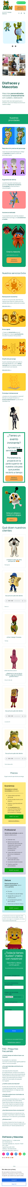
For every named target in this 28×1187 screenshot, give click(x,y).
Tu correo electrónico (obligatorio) (11, 984)
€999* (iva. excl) (13, 816)
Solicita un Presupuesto (20, 8)
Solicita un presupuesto (14, 260)
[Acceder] (21, 13)
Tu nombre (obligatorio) (12, 975)
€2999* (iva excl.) (14, 908)
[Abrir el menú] (19, 13)
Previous (12, 46)
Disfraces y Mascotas (12, 1136)
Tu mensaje (8, 1009)
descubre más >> (6, 306)
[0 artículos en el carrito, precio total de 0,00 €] (24, 13)
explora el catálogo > (14, 821)
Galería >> (12, 519)
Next (15, 46)
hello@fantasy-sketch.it (14, 1042)
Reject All (14, 1184)
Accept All (14, 1180)
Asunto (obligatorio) (10, 1002)
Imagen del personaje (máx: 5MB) (11, 993)
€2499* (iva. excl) (14, 870)
